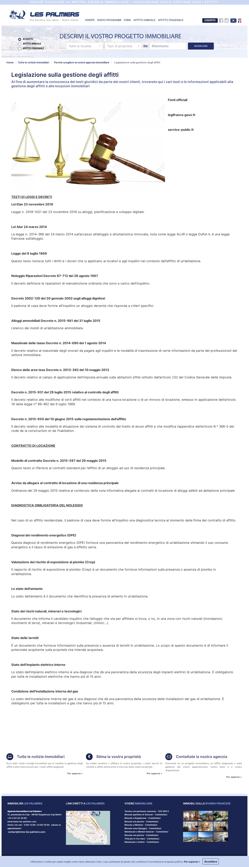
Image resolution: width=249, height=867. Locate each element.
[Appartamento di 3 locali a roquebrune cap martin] (190, 815)
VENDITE (90, 20)
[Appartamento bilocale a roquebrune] (190, 826)
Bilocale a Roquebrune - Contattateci (142, 818)
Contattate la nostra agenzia (201, 756)
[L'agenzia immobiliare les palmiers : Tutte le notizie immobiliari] (9, 757)
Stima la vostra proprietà (118, 756)
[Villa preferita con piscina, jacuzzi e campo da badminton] (220, 826)
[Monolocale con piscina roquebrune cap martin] (205, 815)
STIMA (127, 20)
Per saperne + (75, 773)
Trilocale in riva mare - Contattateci (141, 838)
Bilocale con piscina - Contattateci (141, 821)
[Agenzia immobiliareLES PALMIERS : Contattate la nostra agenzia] (168, 757)
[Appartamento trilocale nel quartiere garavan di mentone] (190, 836)
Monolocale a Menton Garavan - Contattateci (146, 831)
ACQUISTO (28, 39)
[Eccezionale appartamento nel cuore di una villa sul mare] (220, 815)
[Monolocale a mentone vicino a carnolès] (220, 836)
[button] (84, 46)
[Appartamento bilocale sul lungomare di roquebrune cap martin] (205, 826)
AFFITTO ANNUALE (144, 20)
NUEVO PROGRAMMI (109, 20)
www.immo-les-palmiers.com (21, 821)
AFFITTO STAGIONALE (170, 20)
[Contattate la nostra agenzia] (26, 831)
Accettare (210, 861)
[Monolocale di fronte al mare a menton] (205, 836)
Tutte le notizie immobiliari (41, 756)
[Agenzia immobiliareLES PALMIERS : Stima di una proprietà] (89, 757)
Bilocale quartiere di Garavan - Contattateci (145, 814)
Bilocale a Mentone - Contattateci (140, 825)
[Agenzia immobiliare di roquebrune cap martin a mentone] (44, 15)
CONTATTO (210, 20)
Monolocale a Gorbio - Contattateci (141, 842)
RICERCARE (201, 46)
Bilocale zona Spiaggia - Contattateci (142, 828)
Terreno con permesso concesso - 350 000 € (146, 811)
